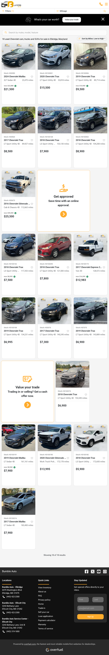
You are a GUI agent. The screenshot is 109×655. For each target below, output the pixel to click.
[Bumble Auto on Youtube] (98, 571)
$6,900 (80, 342)
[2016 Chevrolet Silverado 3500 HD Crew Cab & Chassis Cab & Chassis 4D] (18, 183)
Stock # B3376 (45, 328)
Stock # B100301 (46, 73)
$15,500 (45, 87)
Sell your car (43, 612)
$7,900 (44, 151)
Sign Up (90, 617)
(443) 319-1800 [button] (12, 631)
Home (41, 604)
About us (42, 591)
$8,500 (8, 151)
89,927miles (27, 144)
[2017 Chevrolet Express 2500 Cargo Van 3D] (90, 247)
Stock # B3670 (9, 200)
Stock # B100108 (10, 328)
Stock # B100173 (82, 264)
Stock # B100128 (46, 137)
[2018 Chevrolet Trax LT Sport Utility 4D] (90, 120)
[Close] (103, 19)
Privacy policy (44, 600)
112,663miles (27, 207)
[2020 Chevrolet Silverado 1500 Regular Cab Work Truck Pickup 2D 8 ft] (54, 437)
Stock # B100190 (46, 455)
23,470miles (27, 80)
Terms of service (45, 628)
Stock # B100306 (82, 73)
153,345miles (81, 398)
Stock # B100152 (10, 264)
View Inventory (44, 587)
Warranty (42, 624)
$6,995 (8, 342)
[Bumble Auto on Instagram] (104, 571)
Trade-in (41, 608)
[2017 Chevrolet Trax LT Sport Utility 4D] (18, 120)
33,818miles (63, 80)
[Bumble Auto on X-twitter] (92, 571)
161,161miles (27, 461)
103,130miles (63, 144)
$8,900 (80, 151)
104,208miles (99, 144)
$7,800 (44, 278)
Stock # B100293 (46, 264)
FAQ (40, 596)
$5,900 (80, 469)
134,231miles (27, 334)
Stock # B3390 (9, 73)
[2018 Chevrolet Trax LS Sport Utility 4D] (54, 120)
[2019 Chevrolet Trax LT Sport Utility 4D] (90, 56)
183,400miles (27, 525)
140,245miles (63, 334)
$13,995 (45, 469)
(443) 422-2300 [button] (12, 596)
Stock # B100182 (82, 455)
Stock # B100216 (10, 518)
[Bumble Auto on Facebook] (85, 571)
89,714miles (99, 80)
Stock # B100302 (82, 137)
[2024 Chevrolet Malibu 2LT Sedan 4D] (18, 56)
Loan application (45, 616)
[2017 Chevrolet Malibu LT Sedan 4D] (18, 501)
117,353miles (27, 271)
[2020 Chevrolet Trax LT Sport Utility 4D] (54, 56)
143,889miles (99, 334)
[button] (101, 4)
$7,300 (44, 342)
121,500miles (63, 271)
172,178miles (63, 461)
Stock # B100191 (10, 455)
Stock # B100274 (64, 391)
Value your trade (71, 20)
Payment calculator (46, 620)
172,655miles (99, 461)
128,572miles (99, 271)
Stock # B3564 (9, 137)
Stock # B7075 (81, 328)
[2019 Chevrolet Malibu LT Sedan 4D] (18, 437)
